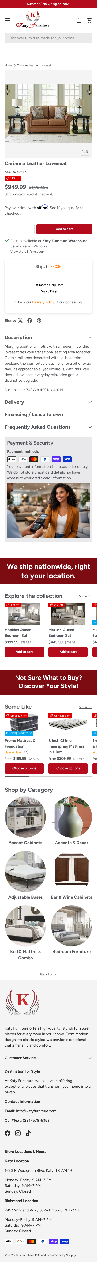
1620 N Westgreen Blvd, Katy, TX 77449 (38, 1170)
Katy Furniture (24, 1255)
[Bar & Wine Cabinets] (71, 871)
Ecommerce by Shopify (61, 1255)
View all (85, 596)
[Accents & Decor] (71, 817)
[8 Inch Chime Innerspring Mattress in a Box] (68, 724)
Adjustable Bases (25, 897)
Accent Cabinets (25, 842)
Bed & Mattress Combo (25, 954)
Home (8, 65)
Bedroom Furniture (72, 951)
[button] (89, 20)
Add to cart (64, 229)
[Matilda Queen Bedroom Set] (68, 614)
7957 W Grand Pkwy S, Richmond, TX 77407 (42, 1210)
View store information (27, 252)
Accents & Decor (71, 842)
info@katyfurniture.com (36, 1111)
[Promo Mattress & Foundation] (24, 724)
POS (37, 1255)
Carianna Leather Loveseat (34, 65)
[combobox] (48, 38)
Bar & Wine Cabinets (71, 897)
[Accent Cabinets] (25, 817)
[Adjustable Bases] (25, 871)
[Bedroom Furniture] (71, 925)
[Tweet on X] (20, 320)
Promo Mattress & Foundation (20, 743)
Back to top (48, 974)
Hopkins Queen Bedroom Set (18, 633)
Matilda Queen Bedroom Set (61, 633)
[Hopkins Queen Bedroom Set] (24, 614)
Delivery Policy (43, 302)
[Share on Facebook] (29, 320)
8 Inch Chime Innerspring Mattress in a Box (66, 746)
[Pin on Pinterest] (39, 320)
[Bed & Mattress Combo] (25, 925)
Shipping (11, 194)
